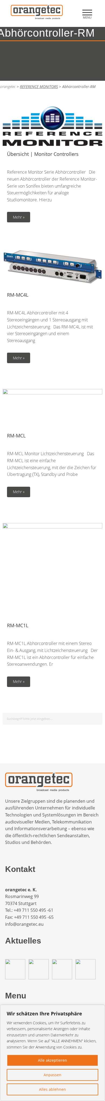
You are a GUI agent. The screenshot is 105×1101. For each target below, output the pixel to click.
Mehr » (18, 217)
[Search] (97, 717)
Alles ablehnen (52, 1089)
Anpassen (52, 1074)
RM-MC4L (17, 295)
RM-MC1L (17, 625)
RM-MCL (16, 435)
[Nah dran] (99, 1009)
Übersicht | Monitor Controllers (43, 154)
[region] (52, 1053)
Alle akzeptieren (52, 1060)
